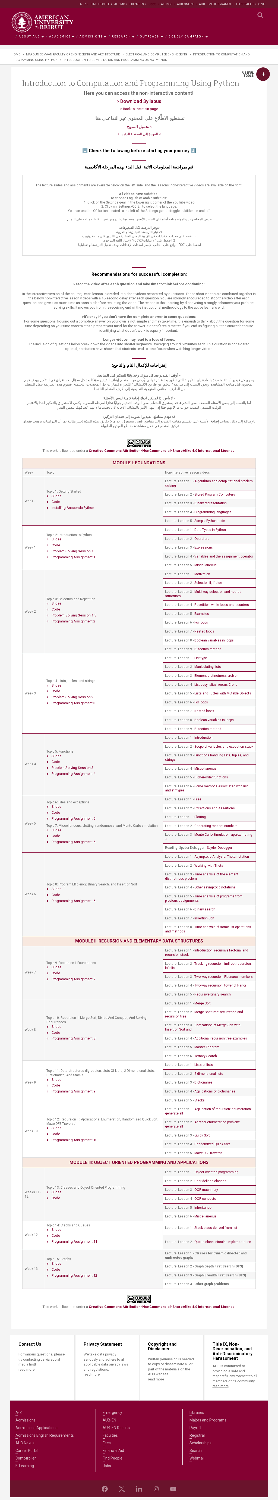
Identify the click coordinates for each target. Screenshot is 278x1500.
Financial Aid (113, 1450)
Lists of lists (203, 1065)
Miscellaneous (205, 565)
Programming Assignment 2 (73, 621)
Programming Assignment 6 (73, 901)
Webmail (196, 1458)
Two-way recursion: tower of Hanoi (220, 985)
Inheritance (202, 1208)
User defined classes (210, 1181)
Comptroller (25, 1458)
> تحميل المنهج (139, 127)
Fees (107, 1443)
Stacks (199, 1100)
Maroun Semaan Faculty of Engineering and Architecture (73, 54)
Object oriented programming (216, 1172)
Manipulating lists (207, 667)
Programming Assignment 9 (73, 1091)
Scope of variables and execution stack (223, 747)
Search (195, 1450)
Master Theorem (206, 1047)
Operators (201, 539)
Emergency (112, 1412)
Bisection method (207, 649)
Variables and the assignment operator (223, 556)
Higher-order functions (211, 777)
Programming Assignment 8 (73, 1038)
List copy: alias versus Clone (215, 685)
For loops (201, 622)
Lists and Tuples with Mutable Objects (222, 693)
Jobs (152, 4)
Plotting (200, 817)
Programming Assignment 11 (74, 1241)
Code (56, 502)
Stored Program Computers (214, 494)
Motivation (202, 574)
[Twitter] (121, 1489)
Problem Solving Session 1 (72, 551)
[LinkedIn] (139, 1489)
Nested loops (204, 631)
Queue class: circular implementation (222, 1242)
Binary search (204, 909)
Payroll (195, 1428)
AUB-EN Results (116, 1428)
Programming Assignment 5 (73, 818)
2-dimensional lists (208, 1074)
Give (261, 4)
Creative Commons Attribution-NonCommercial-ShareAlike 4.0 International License (162, 451)
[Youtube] (173, 1489)
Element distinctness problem (216, 676)
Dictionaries (203, 1082)
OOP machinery (206, 1190)
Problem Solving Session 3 (72, 768)
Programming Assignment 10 (74, 1140)
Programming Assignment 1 (73, 557)
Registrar (197, 1435)
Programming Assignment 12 (74, 1275)
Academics (60, 36)
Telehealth (245, 4)
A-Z (18, 1412)
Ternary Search (205, 1056)
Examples (201, 614)
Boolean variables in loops (214, 640)
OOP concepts (205, 1199)
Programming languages (213, 512)
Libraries (136, 4)
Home (15, 54)
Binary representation (210, 503)
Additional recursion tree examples (220, 1038)
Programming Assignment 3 (73, 703)
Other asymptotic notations (215, 887)
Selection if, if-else (208, 583)
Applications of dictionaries (214, 1091)
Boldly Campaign (186, 36)
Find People (100, 4)
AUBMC (119, 4)
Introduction (203, 738)
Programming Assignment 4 (73, 774)
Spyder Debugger (219, 848)
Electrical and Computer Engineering (156, 54)
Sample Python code (209, 521)
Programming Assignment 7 (73, 979)
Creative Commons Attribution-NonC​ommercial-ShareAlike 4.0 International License (162, 1307)
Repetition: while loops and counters (221, 605)
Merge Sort (202, 1003)
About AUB (29, 36)
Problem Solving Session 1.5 (74, 615)
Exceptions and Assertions (214, 808)
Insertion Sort (204, 918)
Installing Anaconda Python (73, 508)
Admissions (91, 36)
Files (197, 799)
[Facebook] (104, 1489)
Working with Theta (208, 866)
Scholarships (200, 1443)
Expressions (203, 547)
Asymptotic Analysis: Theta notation (221, 857)
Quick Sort (202, 1135)
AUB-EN (109, 1420)
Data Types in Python (210, 530)
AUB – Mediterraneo (215, 4)
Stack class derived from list (215, 1228)
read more (26, 1369)
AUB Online (185, 4)
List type (200, 658)
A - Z (83, 4)
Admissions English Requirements (44, 1435)
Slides (56, 496)
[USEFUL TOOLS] (263, 74)
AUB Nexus (24, 1443)
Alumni (166, 4)
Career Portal (26, 1450)
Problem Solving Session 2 (72, 697)
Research (121, 36)
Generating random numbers (216, 826)
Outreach (150, 36)
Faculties (110, 1435)
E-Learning (24, 1466)
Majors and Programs (207, 1420)
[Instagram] (156, 1489)
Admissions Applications (36, 1428)
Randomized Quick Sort (212, 1144)
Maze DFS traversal (208, 1153)
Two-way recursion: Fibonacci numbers (223, 977)
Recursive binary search (212, 994)
